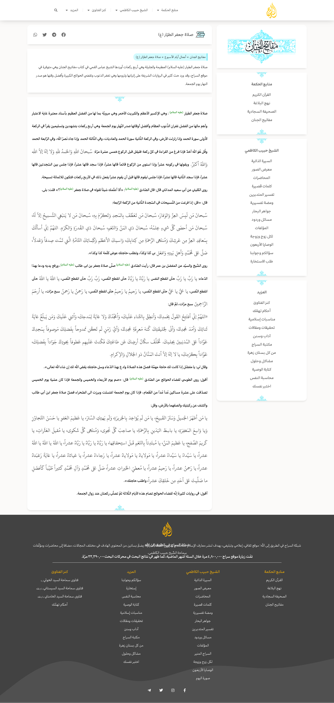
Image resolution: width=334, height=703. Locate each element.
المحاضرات (202, 596)
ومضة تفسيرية (203, 612)
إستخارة (131, 588)
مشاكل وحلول (131, 653)
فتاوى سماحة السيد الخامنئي (59, 596)
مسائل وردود (203, 637)
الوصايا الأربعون (202, 670)
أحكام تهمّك (59, 604)
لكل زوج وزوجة (202, 661)
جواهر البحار (203, 621)
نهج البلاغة (274, 588)
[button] (56, 10)
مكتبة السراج (131, 637)
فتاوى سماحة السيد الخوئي (59, 580)
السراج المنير (202, 653)
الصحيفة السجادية (274, 596)
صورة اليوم (203, 678)
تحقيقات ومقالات (131, 621)
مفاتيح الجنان (274, 604)
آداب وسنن (131, 629)
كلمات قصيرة (203, 604)
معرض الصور (202, 588)
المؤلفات (203, 645)
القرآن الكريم (274, 580)
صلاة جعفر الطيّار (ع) (175, 35)
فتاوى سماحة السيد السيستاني (59, 588)
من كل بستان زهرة (131, 645)
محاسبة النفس (131, 596)
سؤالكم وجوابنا (131, 580)
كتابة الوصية (131, 604)
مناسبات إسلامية (131, 612)
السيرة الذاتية (203, 580)
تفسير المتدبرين (203, 629)
